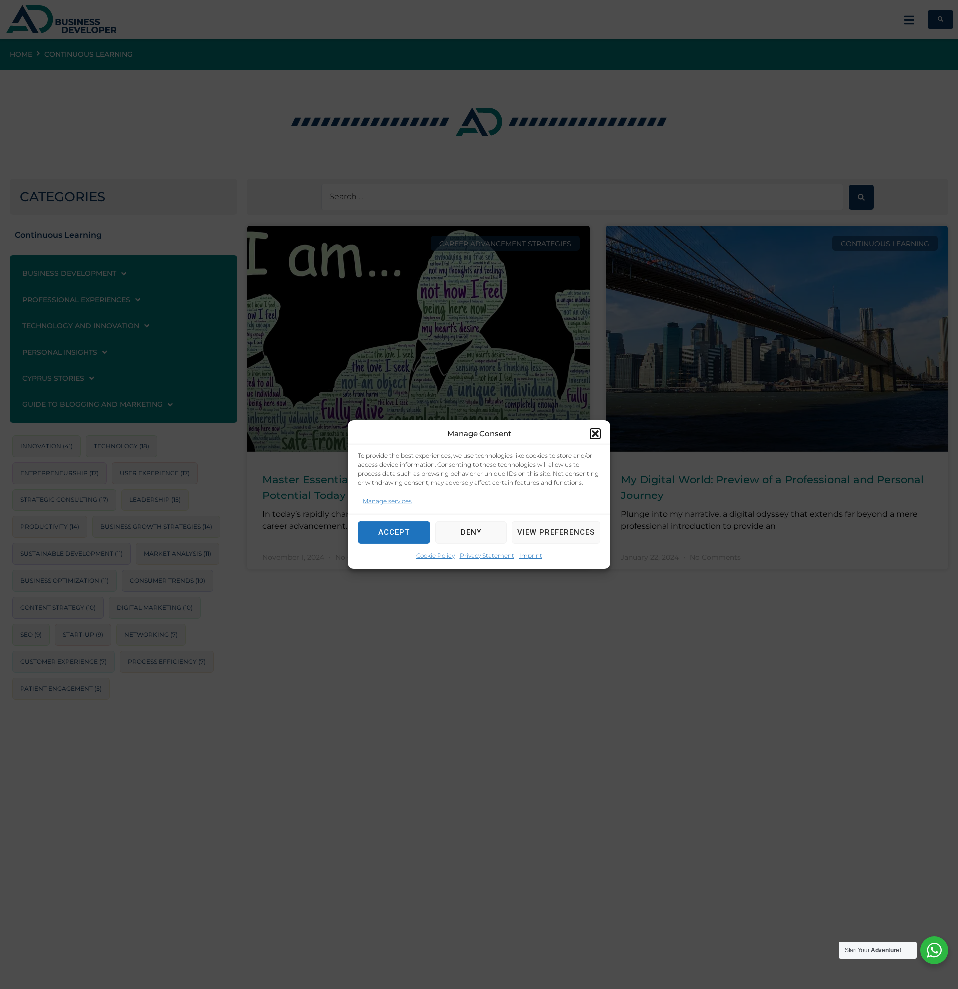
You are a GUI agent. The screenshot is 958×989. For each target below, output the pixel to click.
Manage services (387, 501)
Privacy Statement (487, 555)
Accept (394, 532)
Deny (471, 532)
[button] (595, 434)
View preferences (556, 532)
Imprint (530, 555)
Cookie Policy (435, 555)
